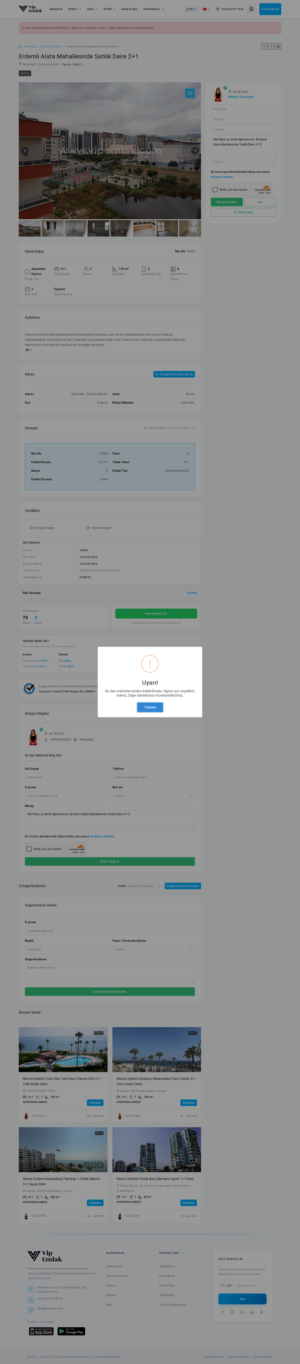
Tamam (150, 707)
